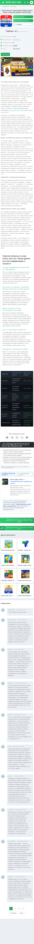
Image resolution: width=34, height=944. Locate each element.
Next (21, 913)
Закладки (19, 24)
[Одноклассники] (17, 437)
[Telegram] (7, 437)
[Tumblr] (22, 437)
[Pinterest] (27, 437)
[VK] (12, 437)
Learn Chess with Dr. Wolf (16, 110)
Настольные (16, 39)
